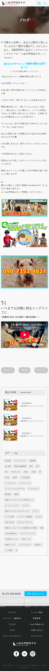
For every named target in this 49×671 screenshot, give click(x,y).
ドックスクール (10, 483)
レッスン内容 (9, 517)
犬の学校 (8, 466)
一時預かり (38, 545)
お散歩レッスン (10, 545)
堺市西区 (8, 494)
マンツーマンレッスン (28, 533)
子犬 (6, 472)
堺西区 (16, 494)
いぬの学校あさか (11, 533)
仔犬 (37, 466)
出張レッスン (26, 539)
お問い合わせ (9, 522)
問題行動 (33, 461)
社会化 (7, 477)
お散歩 (15, 477)
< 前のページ (8, 370)
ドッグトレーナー (25, 483)
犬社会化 (8, 461)
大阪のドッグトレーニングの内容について (19, 500)
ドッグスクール (33, 489)
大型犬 (26, 472)
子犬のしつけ (15, 472)
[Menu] (45, 3)
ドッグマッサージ (25, 545)
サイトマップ (36, 636)
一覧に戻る (24, 370)
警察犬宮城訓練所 (20, 466)
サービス (35, 511)
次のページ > (41, 370)
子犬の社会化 (25, 477)
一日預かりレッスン (12, 539)
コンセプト (25, 505)
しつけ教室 (8, 550)
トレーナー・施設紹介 (24, 517)
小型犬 (33, 472)
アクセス (39, 517)
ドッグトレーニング (12, 505)
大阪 (41, 528)
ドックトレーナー (20, 461)
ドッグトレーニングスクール (14, 489)
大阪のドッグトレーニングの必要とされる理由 (21, 528)
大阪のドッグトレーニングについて (17, 511)
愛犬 (31, 466)
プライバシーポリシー (24, 522)
